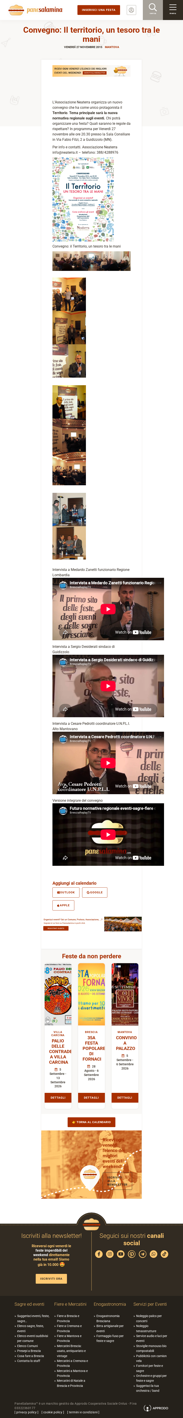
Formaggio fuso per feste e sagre (110, 1338)
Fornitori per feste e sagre (149, 1368)
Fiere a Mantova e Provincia (69, 1338)
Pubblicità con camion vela (151, 1358)
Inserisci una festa (99, 10)
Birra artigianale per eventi (110, 1328)
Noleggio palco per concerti (149, 1318)
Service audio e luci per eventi (151, 1338)
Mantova (112, 47)
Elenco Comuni (27, 1346)
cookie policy (52, 1412)
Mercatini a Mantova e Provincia (72, 1373)
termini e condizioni (83, 1412)
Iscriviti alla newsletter (117, 1181)
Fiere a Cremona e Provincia (69, 1328)
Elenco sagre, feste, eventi (30, 1328)
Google (96, 892)
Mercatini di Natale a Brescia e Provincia (71, 1383)
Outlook (67, 892)
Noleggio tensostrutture (146, 1328)
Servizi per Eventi (150, 1304)
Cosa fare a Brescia (30, 1356)
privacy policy (26, 1412)
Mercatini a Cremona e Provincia (72, 1363)
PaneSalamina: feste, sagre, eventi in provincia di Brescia (34, 10)
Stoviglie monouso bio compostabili (151, 1348)
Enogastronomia (110, 1304)
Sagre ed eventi (29, 1304)
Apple (65, 905)
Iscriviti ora (51, 1278)
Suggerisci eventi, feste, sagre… (33, 1318)
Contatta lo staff (28, 1361)
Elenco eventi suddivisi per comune (32, 1338)
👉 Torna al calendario (91, 1122)
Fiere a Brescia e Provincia (68, 1318)
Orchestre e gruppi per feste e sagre (151, 1378)
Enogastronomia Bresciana (108, 1318)
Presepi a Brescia (29, 1351)
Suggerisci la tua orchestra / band (147, 1388)
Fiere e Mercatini (70, 1304)
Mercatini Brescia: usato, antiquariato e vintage (71, 1351)
